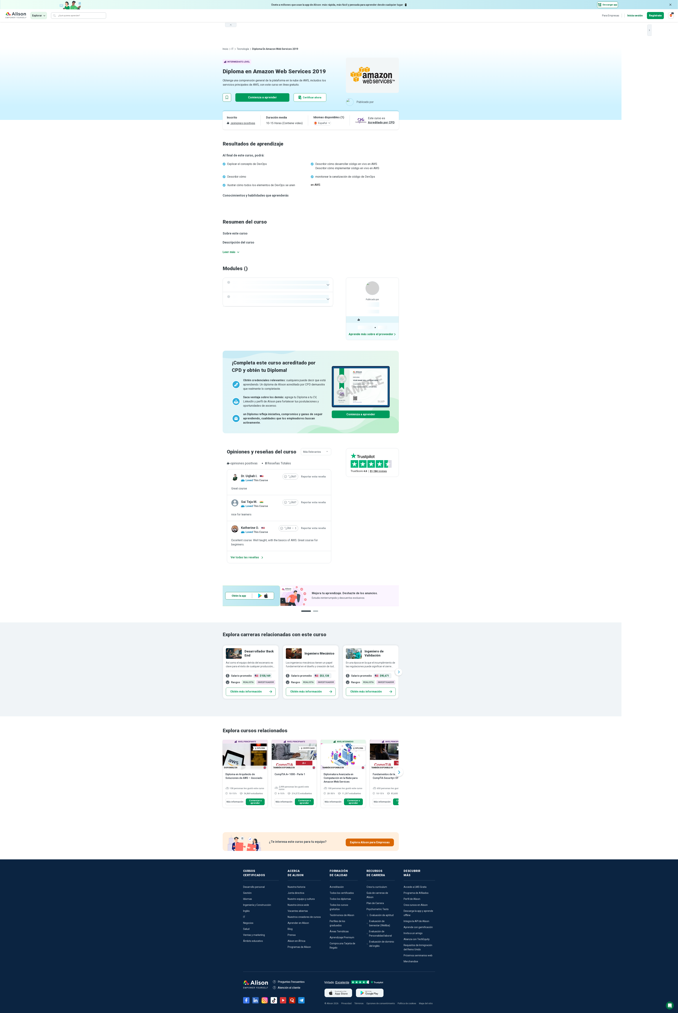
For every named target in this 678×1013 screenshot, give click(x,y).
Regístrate (655, 15)
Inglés (246, 911)
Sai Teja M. (249, 502)
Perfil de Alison (412, 899)
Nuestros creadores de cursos (304, 917)
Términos (359, 1003)
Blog (290, 929)
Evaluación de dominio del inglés (381, 943)
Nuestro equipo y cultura (301, 899)
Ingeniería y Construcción (257, 905)
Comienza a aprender (262, 97)
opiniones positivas (242, 123)
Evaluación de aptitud (382, 915)
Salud (246, 929)
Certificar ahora (312, 97)
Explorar (37, 15)
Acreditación (337, 887)
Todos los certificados (342, 893)
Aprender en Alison (298, 923)
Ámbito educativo (253, 941)
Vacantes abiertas (298, 911)
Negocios (248, 923)
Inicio (225, 48)
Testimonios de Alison (342, 915)
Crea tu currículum (377, 887)
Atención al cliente (289, 987)
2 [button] (313, 613)
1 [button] (304, 613)
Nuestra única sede (298, 905)
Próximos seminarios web (418, 955)
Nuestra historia (296, 887)
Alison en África (296, 941)
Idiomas (247, 899)
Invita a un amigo (413, 933)
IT (232, 48)
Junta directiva (296, 893)
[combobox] (316, 451)
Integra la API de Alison (416, 921)
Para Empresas (610, 15)
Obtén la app (357, 595)
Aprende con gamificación (418, 927)
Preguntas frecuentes (291, 982)
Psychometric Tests (378, 909)
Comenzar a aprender (255, 801)
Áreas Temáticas (339, 931)
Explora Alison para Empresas (370, 842)
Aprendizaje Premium (342, 937)
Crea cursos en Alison (416, 905)
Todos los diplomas (340, 899)
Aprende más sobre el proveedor (371, 334)
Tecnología (243, 48)
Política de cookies (407, 1003)
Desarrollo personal (254, 887)
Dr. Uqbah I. (249, 476)
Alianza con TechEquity (417, 939)
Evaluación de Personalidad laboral (380, 933)
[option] (311, 596)
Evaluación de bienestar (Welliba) (379, 923)
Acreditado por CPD (381, 122)
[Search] (54, 15)
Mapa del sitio (426, 1003)
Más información (235, 802)
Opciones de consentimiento (380, 1003)
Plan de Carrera (375, 903)
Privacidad (346, 1003)
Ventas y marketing (254, 935)
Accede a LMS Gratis (415, 887)
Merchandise (411, 961)
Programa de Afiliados (416, 893)
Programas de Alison (299, 947)
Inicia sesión (635, 15)
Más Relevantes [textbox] (312, 451)
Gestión (247, 893)
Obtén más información (246, 691)
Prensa (292, 935)
